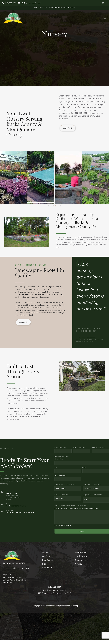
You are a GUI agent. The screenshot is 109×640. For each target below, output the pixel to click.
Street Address (59, 459)
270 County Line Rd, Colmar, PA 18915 (20, 513)
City (55, 467)
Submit (82, 531)
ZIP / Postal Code (60, 475)
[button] (48, 205)
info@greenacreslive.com (16, 506)
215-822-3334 (81, 113)
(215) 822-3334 (11, 493)
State (84, 467)
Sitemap (74, 606)
